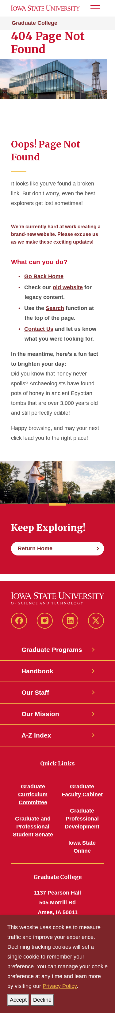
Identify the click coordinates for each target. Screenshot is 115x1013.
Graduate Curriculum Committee (33, 794)
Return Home (35, 548)
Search (55, 308)
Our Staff (35, 692)
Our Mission (40, 713)
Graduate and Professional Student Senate (33, 827)
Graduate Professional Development (82, 819)
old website (68, 287)
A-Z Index (36, 735)
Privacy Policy (60, 986)
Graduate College (34, 23)
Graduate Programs (51, 649)
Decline (42, 1000)
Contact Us (38, 329)
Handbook (37, 671)
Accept (18, 1000)
